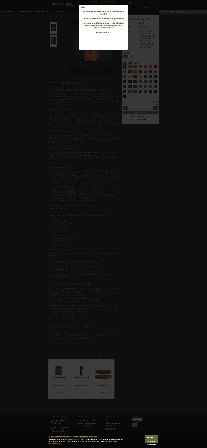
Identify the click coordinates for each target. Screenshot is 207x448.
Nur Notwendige (151, 441)
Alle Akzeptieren (151, 437)
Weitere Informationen (151, 444)
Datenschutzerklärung (54, 443)
